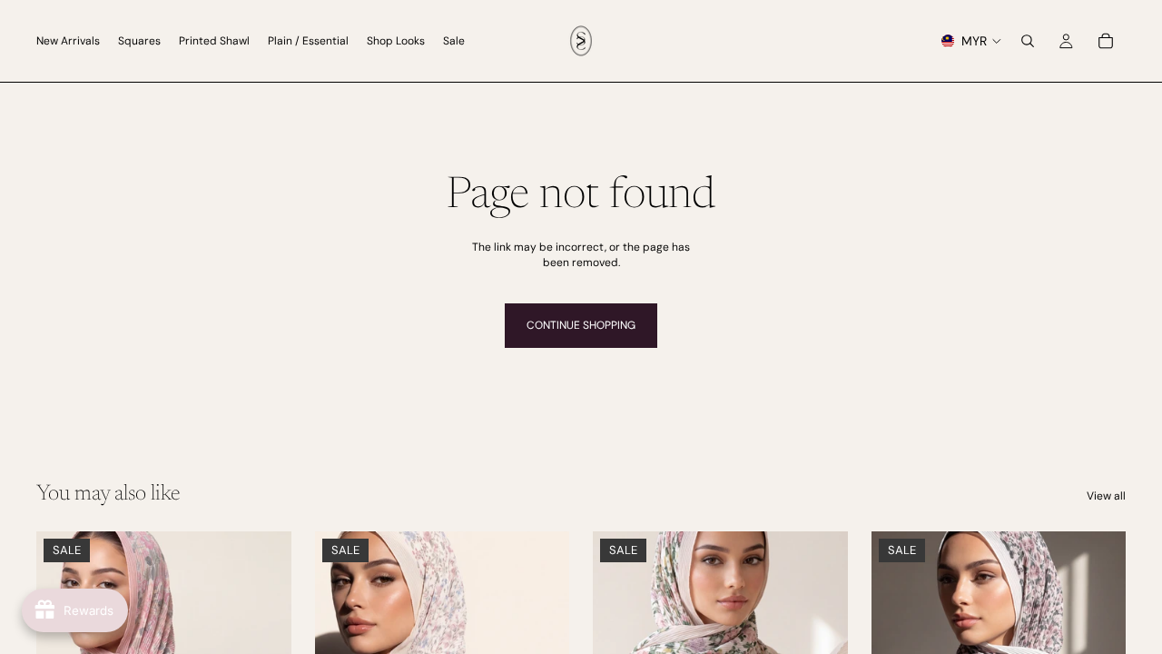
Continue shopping (581, 325)
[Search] (1028, 41)
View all (1106, 496)
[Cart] (1106, 41)
